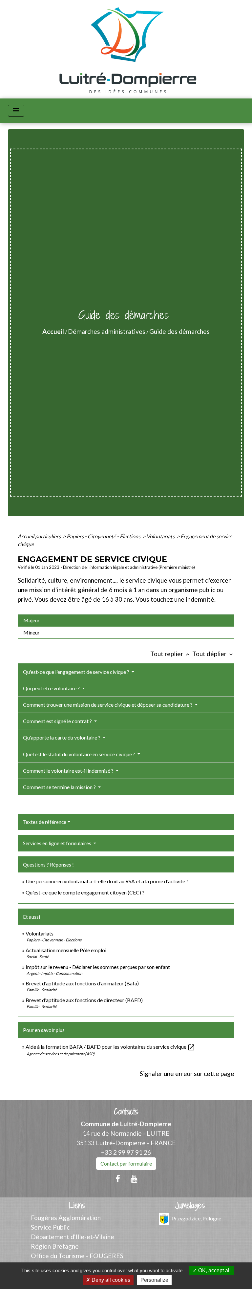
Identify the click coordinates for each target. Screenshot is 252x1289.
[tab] (126, 620)
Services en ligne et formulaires (57, 843)
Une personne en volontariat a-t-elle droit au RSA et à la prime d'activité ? (107, 881)
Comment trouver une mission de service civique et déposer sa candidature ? (108, 704)
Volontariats (161, 536)
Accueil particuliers (40, 536)
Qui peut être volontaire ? (52, 688)
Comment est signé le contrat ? (58, 721)
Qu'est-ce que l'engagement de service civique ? (76, 672)
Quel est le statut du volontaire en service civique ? (79, 754)
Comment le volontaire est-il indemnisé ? (69, 770)
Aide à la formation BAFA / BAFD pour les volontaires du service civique (110, 1046)
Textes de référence (44, 822)
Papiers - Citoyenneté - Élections (104, 536)
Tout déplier (213, 653)
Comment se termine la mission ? (60, 787)
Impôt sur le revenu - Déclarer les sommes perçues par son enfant (98, 967)
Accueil (53, 331)
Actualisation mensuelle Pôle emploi (66, 950)
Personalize (154, 1280)
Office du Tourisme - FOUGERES (77, 1255)
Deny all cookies (110, 1280)
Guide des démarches (179, 331)
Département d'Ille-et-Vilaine (72, 1236)
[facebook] (117, 1178)
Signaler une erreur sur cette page (187, 1073)
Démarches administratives (106, 331)
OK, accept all (214, 1270)
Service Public (50, 1227)
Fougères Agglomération (66, 1217)
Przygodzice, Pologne (196, 1218)
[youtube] (134, 1178)
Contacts (126, 1111)
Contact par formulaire (126, 1163)
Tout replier (170, 653)
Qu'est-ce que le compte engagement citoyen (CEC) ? (85, 892)
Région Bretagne (55, 1246)
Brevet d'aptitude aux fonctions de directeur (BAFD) (84, 1000)
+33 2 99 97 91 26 (126, 1152)
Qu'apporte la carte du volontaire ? (62, 737)
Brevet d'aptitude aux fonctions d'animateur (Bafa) (82, 983)
